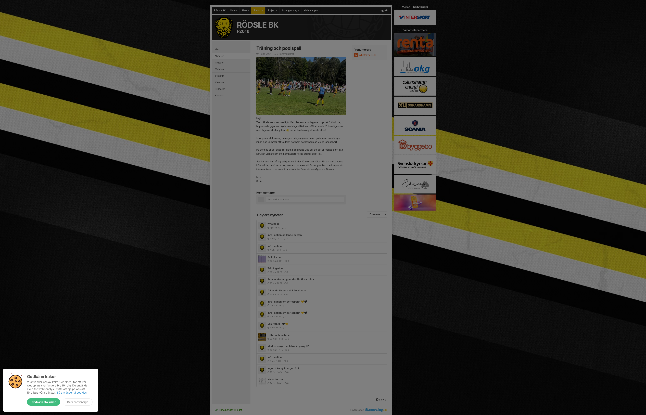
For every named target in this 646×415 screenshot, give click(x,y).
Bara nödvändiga (77, 402)
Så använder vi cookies (72, 392)
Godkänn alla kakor (44, 402)
